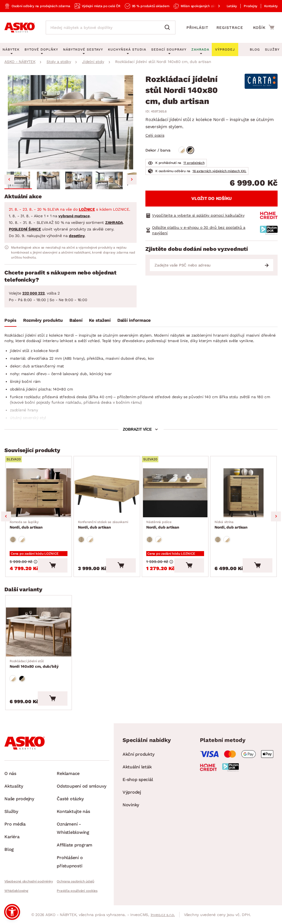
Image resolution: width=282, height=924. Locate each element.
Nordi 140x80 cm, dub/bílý (34, 664)
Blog (255, 49)
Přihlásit (197, 27)
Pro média (15, 824)
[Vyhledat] (168, 27)
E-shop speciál (138, 779)
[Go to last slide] (9, 180)
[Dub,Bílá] (182, 150)
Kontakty (271, 6)
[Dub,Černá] (190, 150)
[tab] (10, 321)
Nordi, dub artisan (26, 524)
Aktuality (13, 786)
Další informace (134, 320)
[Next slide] (132, 180)
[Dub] (13, 539)
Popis (10, 320)
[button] (18, 180)
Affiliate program (74, 845)
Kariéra (11, 836)
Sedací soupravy (168, 49)
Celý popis (154, 135)
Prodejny (250, 6)
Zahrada (200, 49)
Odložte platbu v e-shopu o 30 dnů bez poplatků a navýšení (198, 230)
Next (276, 516)
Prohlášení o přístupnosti (70, 861)
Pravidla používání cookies (77, 891)
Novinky (131, 804)
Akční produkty (138, 754)
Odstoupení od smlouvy (81, 786)
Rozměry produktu (43, 320)
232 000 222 (33, 293)
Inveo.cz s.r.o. (163, 914)
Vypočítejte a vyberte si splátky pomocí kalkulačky (198, 215)
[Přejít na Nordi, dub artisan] (39, 492)
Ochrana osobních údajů (75, 881)
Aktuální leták (137, 766)
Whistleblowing (16, 891)
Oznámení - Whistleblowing (73, 828)
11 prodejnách (194, 163)
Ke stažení (100, 320)
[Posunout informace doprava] (214, 6)
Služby (272, 49)
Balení (76, 320)
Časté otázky (70, 798)
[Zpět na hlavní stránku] (19, 27)
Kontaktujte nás (73, 811)
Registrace (229, 27)
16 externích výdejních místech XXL (219, 171)
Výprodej (132, 792)
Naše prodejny (19, 798)
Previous (6, 516)
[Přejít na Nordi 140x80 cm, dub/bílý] (39, 631)
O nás (10, 773)
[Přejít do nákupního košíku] (264, 27)
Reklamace (68, 773)
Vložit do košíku (211, 198)
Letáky (232, 6)
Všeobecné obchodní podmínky (28, 881)
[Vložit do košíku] (52, 565)
